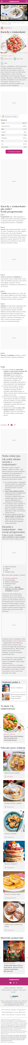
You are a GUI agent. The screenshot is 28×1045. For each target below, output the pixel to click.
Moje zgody (23, 990)
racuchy (9, 600)
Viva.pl (7, 1014)
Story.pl (24, 1014)
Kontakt (13, 992)
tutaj (13, 1042)
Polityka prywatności (6, 990)
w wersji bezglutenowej (18, 641)
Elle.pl (2, 1009)
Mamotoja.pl (22, 1012)
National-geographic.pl (8, 1012)
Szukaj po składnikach (10, 988)
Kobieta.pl (13, 1009)
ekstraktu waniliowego (11, 578)
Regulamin (15, 990)
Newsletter (20, 988)
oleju (16, 484)
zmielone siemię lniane (16, 671)
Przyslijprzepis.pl (21, 1009)
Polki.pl (3, 1014)
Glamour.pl (8, 1009)
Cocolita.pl (18, 1014)
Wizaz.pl (12, 1014)
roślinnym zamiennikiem (9, 665)
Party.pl (16, 1012)
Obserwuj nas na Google (11, 116)
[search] (26, 1)
